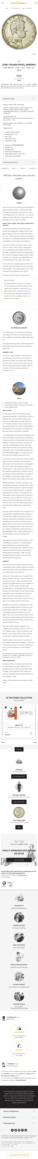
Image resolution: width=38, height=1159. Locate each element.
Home (6, 8)
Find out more (19, 860)
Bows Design (11, 1146)
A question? (32, 168)
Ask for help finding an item (19, 1155)
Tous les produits (15, 8)
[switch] (11, 886)
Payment (22, 168)
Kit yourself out (19, 776)
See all (19, 749)
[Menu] (14, 882)
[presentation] (4, 54)
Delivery (14, 168)
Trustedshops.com (22, 875)
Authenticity (4, 168)
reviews (8, 877)
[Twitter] (15, 1130)
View (19, 827)
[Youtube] (25, 1130)
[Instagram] (22, 1130)
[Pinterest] (19, 1130)
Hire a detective (19, 802)
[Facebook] (12, 1130)
